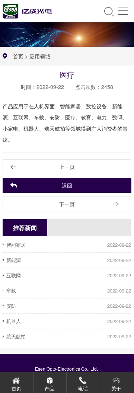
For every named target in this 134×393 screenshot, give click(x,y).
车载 (11, 290)
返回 (67, 185)
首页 (18, 56)
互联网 (13, 275)
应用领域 (39, 56)
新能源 (13, 259)
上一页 (67, 166)
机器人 (13, 321)
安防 (11, 305)
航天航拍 (16, 336)
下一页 (67, 204)
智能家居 (16, 244)
